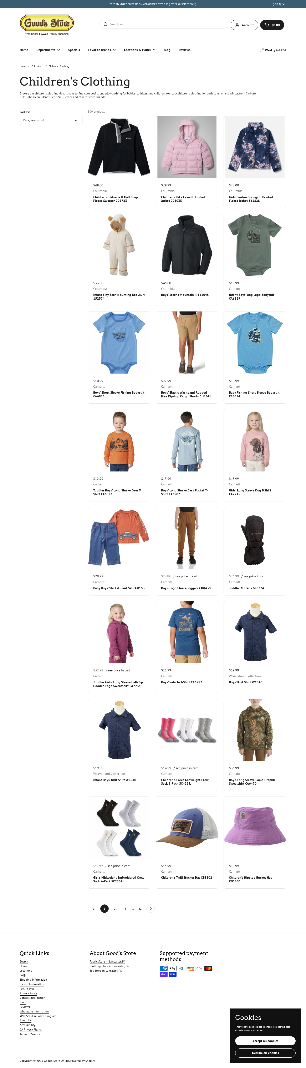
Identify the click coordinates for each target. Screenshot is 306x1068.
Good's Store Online (56, 1061)
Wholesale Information (34, 1011)
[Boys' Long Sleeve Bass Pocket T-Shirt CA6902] (187, 440)
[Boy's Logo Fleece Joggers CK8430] (187, 538)
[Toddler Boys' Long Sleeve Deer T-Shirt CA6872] (119, 440)
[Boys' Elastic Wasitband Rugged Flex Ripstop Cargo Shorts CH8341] (187, 342)
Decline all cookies (265, 1053)
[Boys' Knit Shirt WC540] (255, 632)
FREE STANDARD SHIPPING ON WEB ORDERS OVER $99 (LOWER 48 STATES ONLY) (153, 4)
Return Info (27, 989)
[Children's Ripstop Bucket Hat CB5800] (255, 827)
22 (141, 908)
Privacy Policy (28, 993)
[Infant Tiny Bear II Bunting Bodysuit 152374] (119, 245)
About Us (25, 1020)
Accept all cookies (266, 1041)
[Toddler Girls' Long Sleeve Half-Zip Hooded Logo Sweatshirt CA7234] (119, 632)
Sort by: (25, 111)
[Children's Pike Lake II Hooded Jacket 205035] (187, 147)
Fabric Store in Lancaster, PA (107, 961)
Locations (26, 970)
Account (248, 25)
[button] (272, 25)
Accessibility (27, 1025)
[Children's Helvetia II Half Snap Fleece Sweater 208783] (119, 147)
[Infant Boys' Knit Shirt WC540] (119, 730)
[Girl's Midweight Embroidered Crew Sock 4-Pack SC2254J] (119, 827)
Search (24, 961)
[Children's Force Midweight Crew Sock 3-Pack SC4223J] (187, 730)
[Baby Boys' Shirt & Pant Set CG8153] (119, 538)
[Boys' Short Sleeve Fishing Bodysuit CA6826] (119, 342)
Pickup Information (32, 984)
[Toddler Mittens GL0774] (255, 538)
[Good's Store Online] (47, 25)
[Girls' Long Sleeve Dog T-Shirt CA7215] (255, 440)
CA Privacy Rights (31, 1029)
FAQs (23, 975)
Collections (37, 66)
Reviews (25, 1007)
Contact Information (32, 998)
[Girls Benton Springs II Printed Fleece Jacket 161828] (255, 147)
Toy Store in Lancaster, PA (106, 970)
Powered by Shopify (82, 1061)
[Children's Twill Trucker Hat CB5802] (187, 827)
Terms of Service (30, 1034)
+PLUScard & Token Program (38, 1016)
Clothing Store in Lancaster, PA (109, 966)
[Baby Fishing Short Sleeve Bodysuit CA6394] (255, 342)
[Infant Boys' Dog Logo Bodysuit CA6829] (255, 245)
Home (23, 66)
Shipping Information (33, 979)
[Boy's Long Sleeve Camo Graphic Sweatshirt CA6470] (255, 730)
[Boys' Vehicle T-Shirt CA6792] (187, 632)
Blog (23, 1002)
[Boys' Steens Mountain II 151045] (187, 245)
